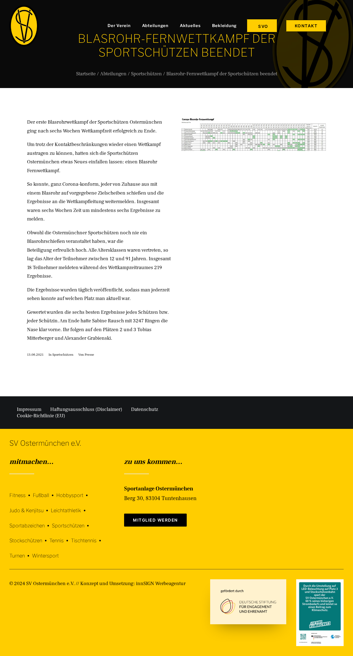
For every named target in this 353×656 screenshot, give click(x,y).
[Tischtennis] (87, 536)
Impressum (29, 409)
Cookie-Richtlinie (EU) (41, 416)
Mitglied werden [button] (155, 520)
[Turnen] (20, 551)
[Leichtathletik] (69, 506)
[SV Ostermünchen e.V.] (24, 25)
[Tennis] (60, 536)
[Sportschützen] (72, 521)
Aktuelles (190, 25)
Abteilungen (113, 74)
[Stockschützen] (29, 536)
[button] (341, 25)
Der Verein (119, 25)
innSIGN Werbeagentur (161, 583)
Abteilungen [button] (155, 25)
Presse (89, 355)
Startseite (86, 74)
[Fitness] (21, 492)
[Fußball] (44, 491)
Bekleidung (224, 25)
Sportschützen (146, 74)
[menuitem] (120, 25)
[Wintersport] (45, 551)
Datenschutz (144, 409)
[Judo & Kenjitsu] (30, 506)
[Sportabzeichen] (30, 521)
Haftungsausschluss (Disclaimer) (86, 409)
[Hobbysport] (73, 491)
